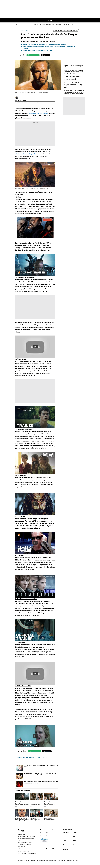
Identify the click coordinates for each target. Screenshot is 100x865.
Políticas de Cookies (45, 835)
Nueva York (48, 24)
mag (77, 860)
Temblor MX (70, 24)
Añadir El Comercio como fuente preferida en (66, 30)
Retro (74, 840)
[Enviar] (16, 24)
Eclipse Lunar (58, 24)
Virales (64, 845)
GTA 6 (53, 24)
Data (74, 836)
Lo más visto (20, 763)
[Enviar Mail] (16, 100)
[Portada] (21, 833)
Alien (30, 757)
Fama (64, 840)
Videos (75, 832)
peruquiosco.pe (70, 860)
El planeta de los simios (40, 757)
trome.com (53, 860)
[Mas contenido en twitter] (50, 848)
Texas (43, 24)
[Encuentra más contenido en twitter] (20, 55)
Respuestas (66, 832)
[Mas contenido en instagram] (53, 848)
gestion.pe (39, 860)
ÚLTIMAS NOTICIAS (69, 63)
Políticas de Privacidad (45, 832)
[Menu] (16, 20)
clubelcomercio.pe (30, 860)
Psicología (65, 24)
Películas (19, 757)
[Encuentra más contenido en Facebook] (17, 55)
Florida (34, 24)
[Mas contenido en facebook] (46, 848)
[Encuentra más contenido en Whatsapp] (23, 55)
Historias (65, 849)
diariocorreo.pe (61, 860)
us (63, 836)
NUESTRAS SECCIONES (67, 829)
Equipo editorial (21, 834)
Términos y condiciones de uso (47, 829)
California (39, 24)
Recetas (75, 845)
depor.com (46, 860)
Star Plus (25, 757)
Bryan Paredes (22, 100)
